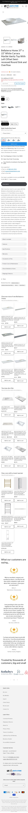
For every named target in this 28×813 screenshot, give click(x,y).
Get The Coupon (20, 83)
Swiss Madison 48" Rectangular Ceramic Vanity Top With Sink (7, 408)
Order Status (6, 702)
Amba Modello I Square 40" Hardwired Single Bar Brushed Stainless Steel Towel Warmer (20, 518)
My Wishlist (6, 695)
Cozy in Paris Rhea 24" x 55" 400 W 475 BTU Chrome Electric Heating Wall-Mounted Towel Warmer (20, 493)
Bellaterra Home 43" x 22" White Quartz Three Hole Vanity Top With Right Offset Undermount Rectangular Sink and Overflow (7, 372)
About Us (5, 725)
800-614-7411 (13, 169)
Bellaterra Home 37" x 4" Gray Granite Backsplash (19, 345)
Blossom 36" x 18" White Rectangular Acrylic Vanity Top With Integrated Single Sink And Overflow (20, 408)
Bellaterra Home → (15, 282)
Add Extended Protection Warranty (10, 137)
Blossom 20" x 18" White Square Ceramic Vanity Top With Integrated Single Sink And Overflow (7, 458)
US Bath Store (15, 797)
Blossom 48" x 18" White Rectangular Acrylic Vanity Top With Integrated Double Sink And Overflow (20, 458)
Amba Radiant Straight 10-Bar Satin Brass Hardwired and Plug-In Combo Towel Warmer (7, 493)
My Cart (5, 692)
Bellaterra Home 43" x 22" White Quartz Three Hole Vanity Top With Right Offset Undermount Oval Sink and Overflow (7, 319)
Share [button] (4, 279)
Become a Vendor (7, 739)
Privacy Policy (6, 728)
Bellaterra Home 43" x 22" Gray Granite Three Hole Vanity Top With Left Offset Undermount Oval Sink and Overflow (7, 345)
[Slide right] (26, 40)
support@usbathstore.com (12, 171)
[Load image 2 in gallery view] (14, 40)
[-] (3, 140)
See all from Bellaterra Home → (9, 300)
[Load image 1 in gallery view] (7, 40)
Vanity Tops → (22, 285)
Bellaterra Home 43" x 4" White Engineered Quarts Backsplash (20, 319)
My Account (6, 705)
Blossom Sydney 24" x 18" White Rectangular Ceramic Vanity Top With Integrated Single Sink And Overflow (20, 433)
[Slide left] (1, 40)
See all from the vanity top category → (11, 390)
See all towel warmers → (8, 475)
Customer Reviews (8, 718)
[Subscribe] (23, 785)
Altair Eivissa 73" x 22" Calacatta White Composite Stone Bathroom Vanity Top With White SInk (7, 433)
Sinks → (16, 285)
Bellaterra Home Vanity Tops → (8, 285)
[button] (2, 6)
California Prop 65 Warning (10, 735)
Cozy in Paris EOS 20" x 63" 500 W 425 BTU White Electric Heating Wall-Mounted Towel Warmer (7, 544)
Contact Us (6, 709)
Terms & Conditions (8, 732)
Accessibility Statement (9, 742)
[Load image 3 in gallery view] (21, 40)
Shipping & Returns (8, 722)
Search (4, 699)
